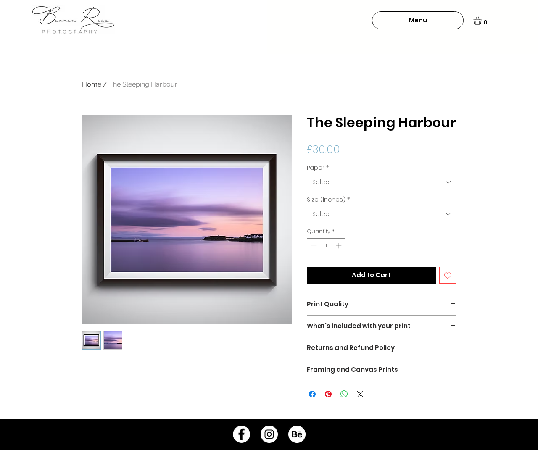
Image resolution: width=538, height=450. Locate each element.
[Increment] (340, 246)
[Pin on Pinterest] (328, 394)
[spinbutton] (326, 246)
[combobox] (381, 182)
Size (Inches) (328, 199)
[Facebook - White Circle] (241, 434)
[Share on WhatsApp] (344, 394)
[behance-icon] (297, 434)
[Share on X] (360, 394)
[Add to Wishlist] (447, 275)
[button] (418, 20)
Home (91, 84)
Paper (318, 167)
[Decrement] (313, 246)
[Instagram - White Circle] (269, 434)
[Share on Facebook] (312, 394)
